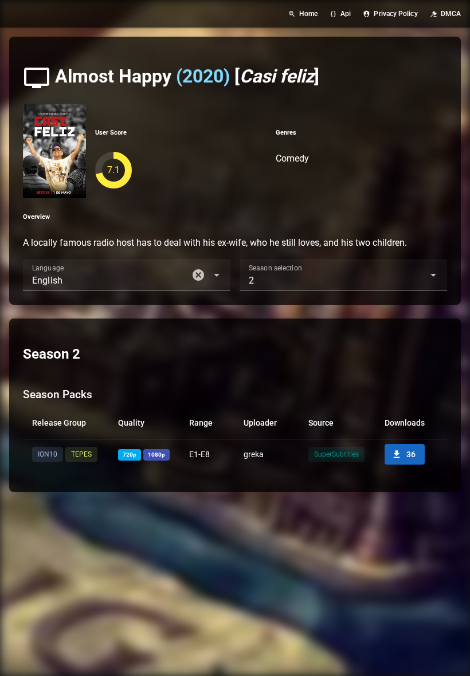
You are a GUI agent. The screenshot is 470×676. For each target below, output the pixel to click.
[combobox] (126, 275)
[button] (198, 275)
